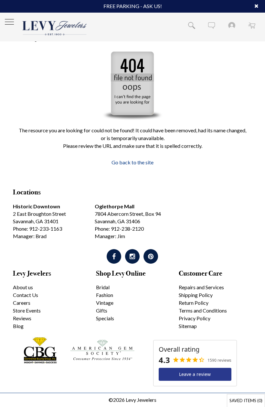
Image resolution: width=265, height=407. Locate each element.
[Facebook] (114, 256)
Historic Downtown (36, 206)
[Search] (191, 25)
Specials (105, 318)
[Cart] (251, 25)
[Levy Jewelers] (54, 28)
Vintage (104, 303)
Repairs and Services (201, 287)
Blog (18, 326)
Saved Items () (245, 400)
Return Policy (193, 303)
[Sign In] (231, 25)
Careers (21, 303)
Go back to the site (132, 162)
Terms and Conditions (203, 310)
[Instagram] (132, 256)
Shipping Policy (196, 295)
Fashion (104, 295)
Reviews (22, 318)
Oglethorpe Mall (114, 206)
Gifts (101, 310)
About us (23, 287)
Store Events (27, 310)
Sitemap (188, 326)
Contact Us (25, 295)
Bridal (103, 287)
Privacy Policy (194, 318)
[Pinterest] (150, 256)
